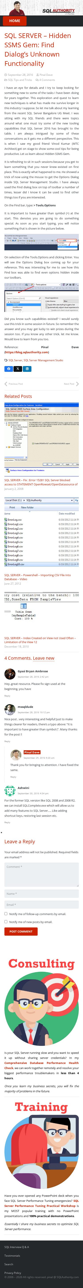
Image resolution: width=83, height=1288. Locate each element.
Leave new (43, 658)
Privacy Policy (12, 1273)
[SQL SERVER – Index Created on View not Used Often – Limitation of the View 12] (41, 613)
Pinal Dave (46, 74)
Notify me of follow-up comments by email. (37, 914)
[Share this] (8, 369)
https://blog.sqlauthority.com (26, 352)
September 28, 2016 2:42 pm (33, 676)
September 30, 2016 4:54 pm (33, 793)
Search (8, 1264)
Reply (7, 695)
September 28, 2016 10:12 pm (34, 712)
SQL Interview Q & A (16, 1247)
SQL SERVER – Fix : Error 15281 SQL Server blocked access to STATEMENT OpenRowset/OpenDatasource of (40, 482)
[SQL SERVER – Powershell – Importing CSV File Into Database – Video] (41, 534)
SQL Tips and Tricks (20, 80)
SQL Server (15, 360)
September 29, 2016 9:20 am (39, 757)
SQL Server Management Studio (43, 360)
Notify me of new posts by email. (30, 922)
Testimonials (12, 1255)
